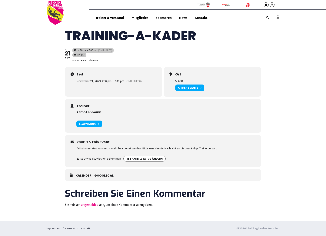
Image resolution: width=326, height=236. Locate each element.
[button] (267, 18)
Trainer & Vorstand (109, 18)
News (183, 18)
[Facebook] (266, 4)
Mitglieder (139, 18)
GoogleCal (104, 176)
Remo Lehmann (88, 112)
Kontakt (201, 18)
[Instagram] (272, 4)
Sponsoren (164, 18)
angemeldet (89, 205)
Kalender (83, 176)
